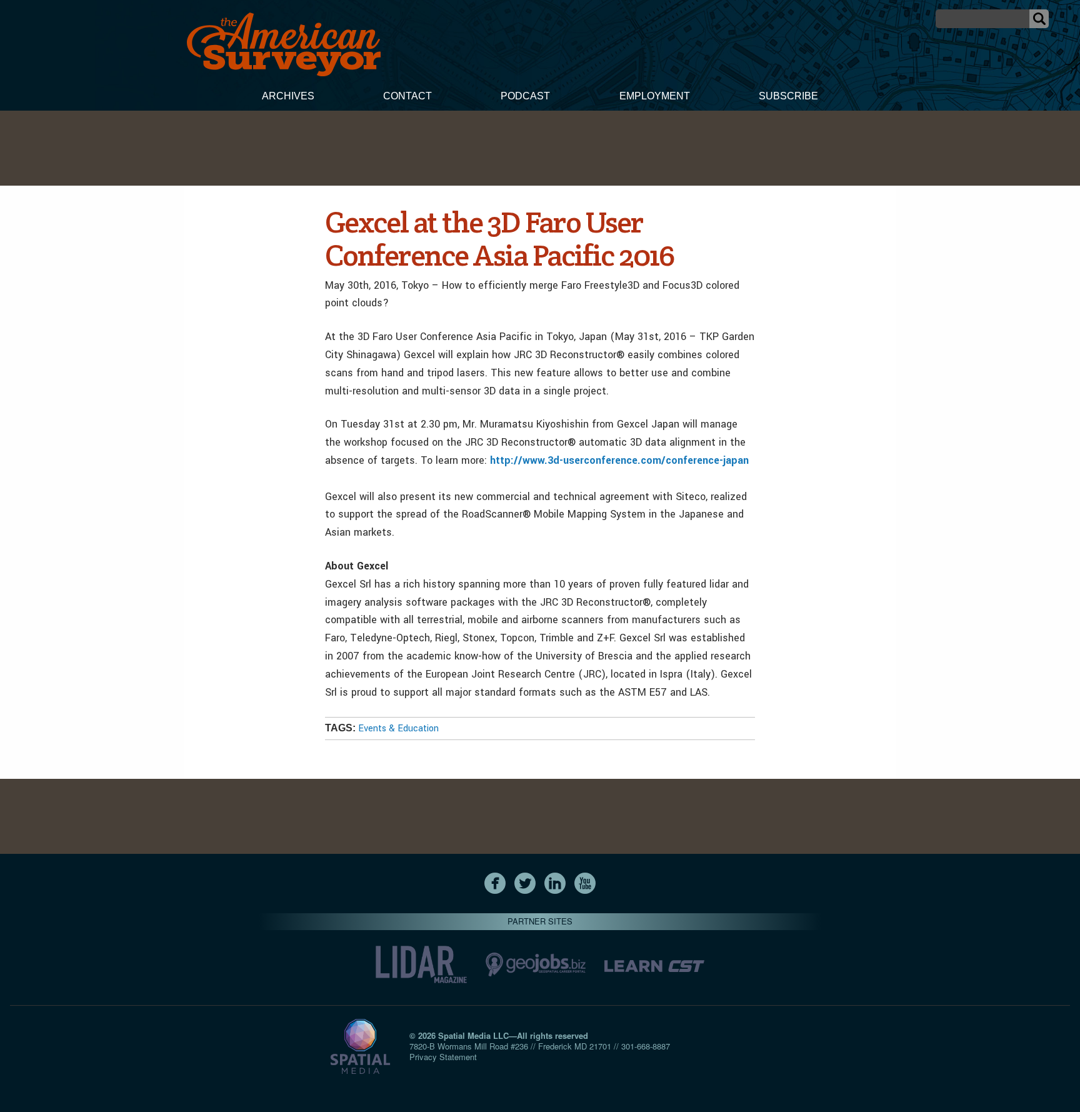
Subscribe (788, 96)
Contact (407, 96)
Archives (288, 96)
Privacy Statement (443, 1057)
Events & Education (398, 728)
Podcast (525, 96)
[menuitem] (288, 97)
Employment (654, 96)
